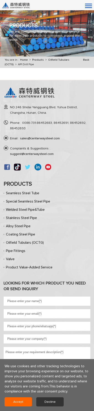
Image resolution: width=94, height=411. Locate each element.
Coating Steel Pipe (20, 234)
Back (86, 60)
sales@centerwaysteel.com (40, 138)
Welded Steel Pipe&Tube (25, 209)
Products (38, 60)
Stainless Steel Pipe (21, 218)
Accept (18, 401)
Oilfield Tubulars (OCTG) (25, 242)
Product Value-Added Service (29, 267)
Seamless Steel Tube (22, 193)
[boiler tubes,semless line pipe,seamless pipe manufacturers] (29, 99)
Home (24, 60)
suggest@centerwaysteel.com (32, 154)
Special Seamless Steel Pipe (28, 201)
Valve (10, 259)
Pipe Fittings (15, 251)
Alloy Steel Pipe (18, 226)
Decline (50, 401)
